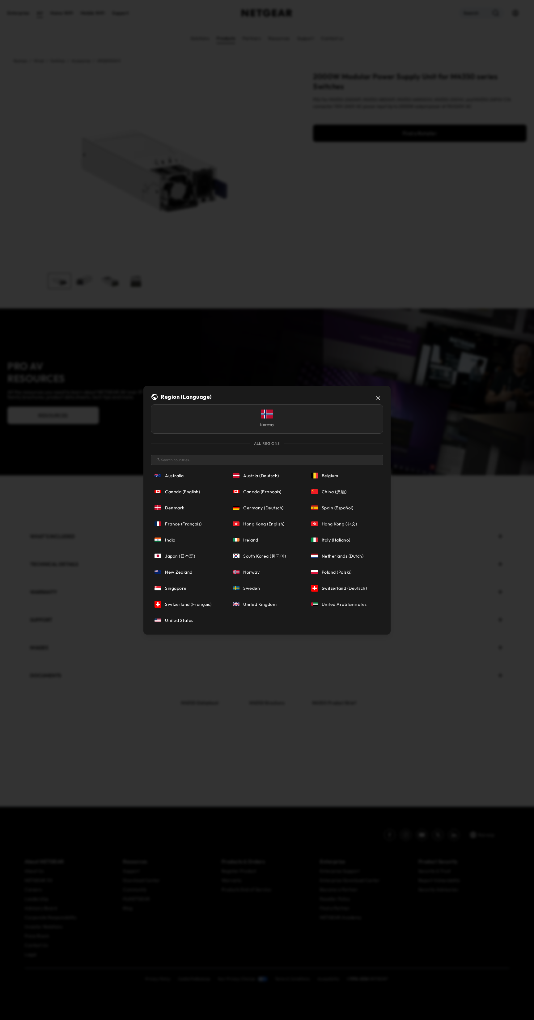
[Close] (378, 398)
